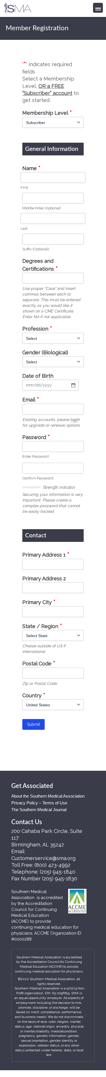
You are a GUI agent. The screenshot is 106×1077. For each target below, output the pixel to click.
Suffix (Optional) (35, 249)
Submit (33, 724)
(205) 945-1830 (59, 878)
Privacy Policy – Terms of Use (39, 802)
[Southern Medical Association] (17, 6)
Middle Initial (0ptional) (41, 208)
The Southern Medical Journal (38, 809)
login (74, 419)
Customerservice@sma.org (43, 858)
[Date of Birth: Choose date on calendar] (73, 385)
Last (24, 228)
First (24, 187)
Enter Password (35, 456)
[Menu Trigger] (98, 8)
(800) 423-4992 (52, 865)
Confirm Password (37, 478)
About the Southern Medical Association (48, 796)
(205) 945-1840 (57, 872)
